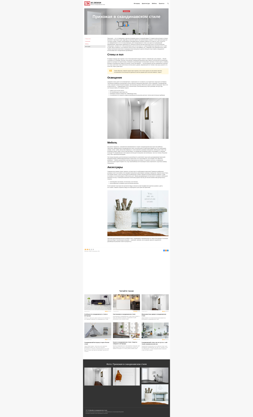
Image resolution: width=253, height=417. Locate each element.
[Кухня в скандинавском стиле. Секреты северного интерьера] (126, 330)
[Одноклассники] (126, 25)
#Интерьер (126, 11)
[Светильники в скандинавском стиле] (126, 302)
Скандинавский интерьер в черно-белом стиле (96, 343)
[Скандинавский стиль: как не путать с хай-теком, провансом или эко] (155, 330)
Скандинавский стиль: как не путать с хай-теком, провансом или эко (155, 343)
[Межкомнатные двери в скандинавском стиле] (155, 302)
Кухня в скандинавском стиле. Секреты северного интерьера (125, 343)
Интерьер (137, 3)
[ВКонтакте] (124, 25)
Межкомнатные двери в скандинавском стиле (154, 315)
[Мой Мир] (128, 25)
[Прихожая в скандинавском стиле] (138, 138)
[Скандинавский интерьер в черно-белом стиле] (97, 330)
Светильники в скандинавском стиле (124, 314)
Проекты (161, 3)
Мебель (154, 3)
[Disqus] (126, 270)
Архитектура (146, 3)
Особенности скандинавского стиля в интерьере (95, 315)
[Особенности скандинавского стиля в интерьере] (97, 302)
